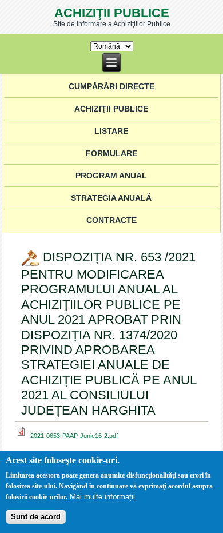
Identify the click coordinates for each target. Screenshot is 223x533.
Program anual (111, 175)
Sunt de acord (36, 516)
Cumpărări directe (111, 86)
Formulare (111, 153)
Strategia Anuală (111, 197)
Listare (111, 131)
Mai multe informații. (103, 496)
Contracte (111, 220)
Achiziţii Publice (111, 13)
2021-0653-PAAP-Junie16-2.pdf (74, 435)
